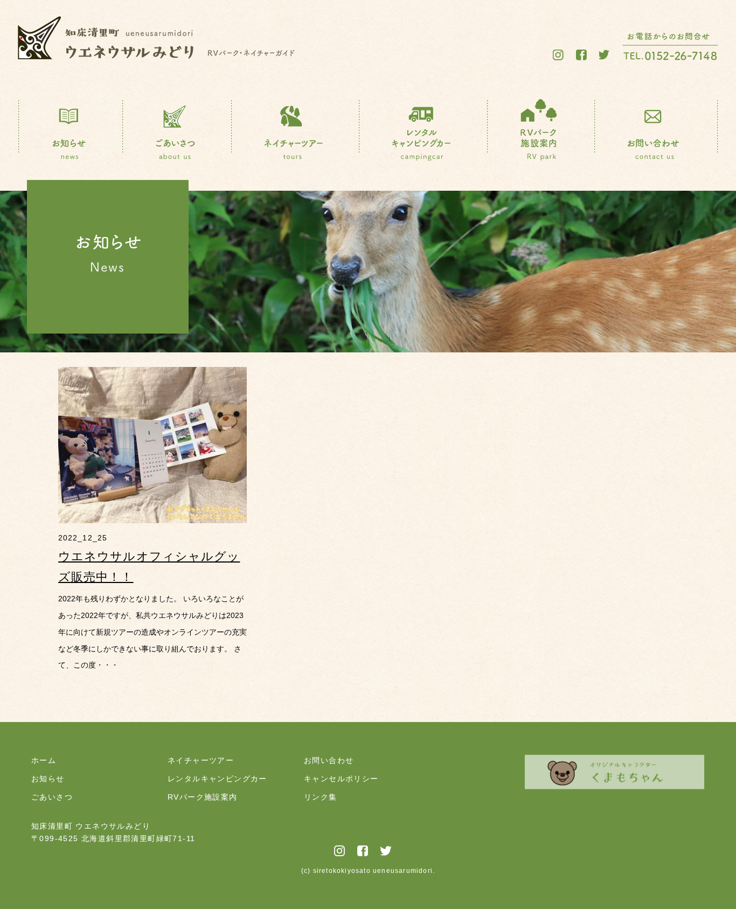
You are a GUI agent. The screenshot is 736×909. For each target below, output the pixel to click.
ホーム (43, 760)
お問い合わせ (328, 760)
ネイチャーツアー (201, 760)
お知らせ (48, 778)
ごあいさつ (52, 797)
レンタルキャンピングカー (217, 778)
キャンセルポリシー (341, 778)
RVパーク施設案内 (203, 797)
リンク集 (320, 797)
